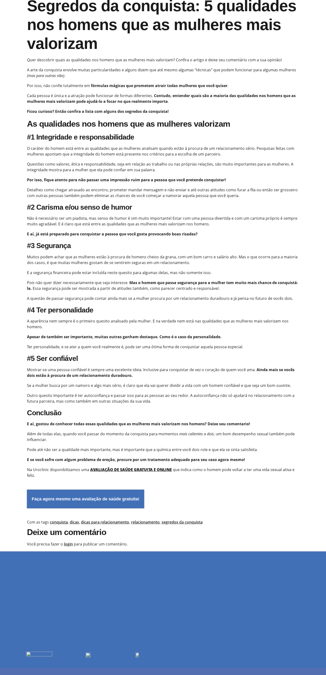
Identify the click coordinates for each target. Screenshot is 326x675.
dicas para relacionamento (105, 522)
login (68, 544)
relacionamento (145, 522)
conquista (59, 522)
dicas (74, 522)
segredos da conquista (182, 522)
